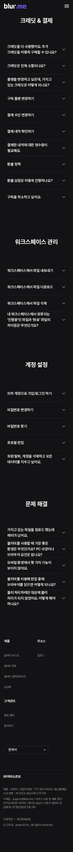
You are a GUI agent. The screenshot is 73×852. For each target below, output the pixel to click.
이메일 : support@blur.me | (19, 799)
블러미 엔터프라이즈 (15, 676)
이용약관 (8, 819)
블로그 (40, 655)
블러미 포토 (10, 666)
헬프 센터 (9, 715)
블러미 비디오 (11, 655)
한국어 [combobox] (12, 750)
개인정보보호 (24, 819)
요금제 (7, 687)
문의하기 (8, 725)
